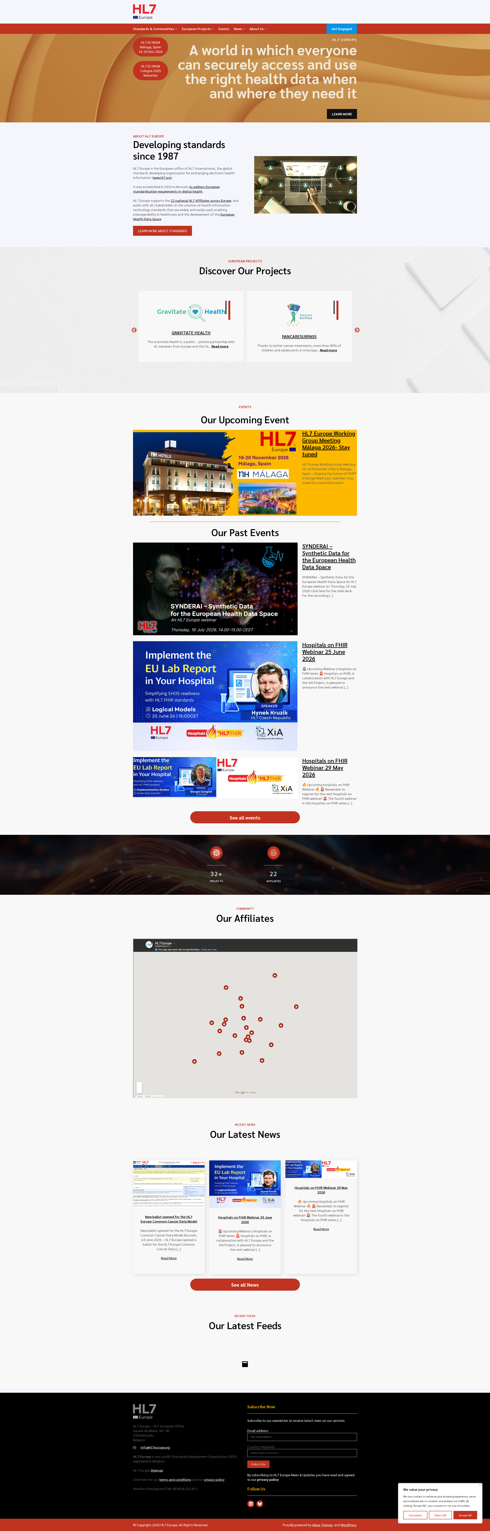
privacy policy (214, 1479)
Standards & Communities (153, 28)
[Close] (480, 1485)
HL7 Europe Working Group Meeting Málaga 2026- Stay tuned (328, 443)
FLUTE (191, 329)
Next (355, 329)
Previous (132, 329)
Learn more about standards (162, 230)
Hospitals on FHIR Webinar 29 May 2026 (324, 767)
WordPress (348, 1525)
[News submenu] (244, 29)
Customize (415, 1515)
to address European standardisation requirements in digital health (176, 188)
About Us (257, 28)
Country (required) (260, 1446)
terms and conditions (175, 1479)
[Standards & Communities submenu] (176, 29)
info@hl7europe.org (155, 1447)
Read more (222, 342)
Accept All (465, 1515)
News (238, 28)
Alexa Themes (322, 1525)
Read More (169, 1258)
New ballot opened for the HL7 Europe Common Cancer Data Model (169, 1218)
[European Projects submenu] (213, 29)
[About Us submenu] (266, 29)
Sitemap (157, 1470)
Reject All (440, 1515)
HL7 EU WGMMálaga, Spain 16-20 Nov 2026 (151, 47)
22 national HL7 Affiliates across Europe (201, 200)
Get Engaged (342, 28)
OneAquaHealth (299, 320)
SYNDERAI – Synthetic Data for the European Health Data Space (329, 556)
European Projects (196, 28)
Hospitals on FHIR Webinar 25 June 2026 (324, 651)
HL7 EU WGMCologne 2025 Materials (150, 70)
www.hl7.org (162, 177)
